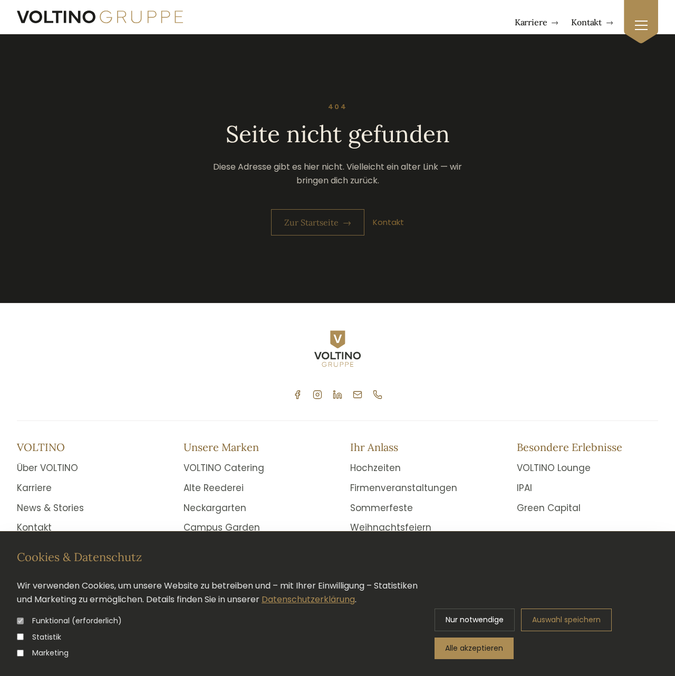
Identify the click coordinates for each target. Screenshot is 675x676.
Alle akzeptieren (474, 648)
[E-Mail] (357, 394)
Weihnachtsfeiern (390, 527)
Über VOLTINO (47, 468)
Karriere (537, 22)
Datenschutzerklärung (308, 599)
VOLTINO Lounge (554, 468)
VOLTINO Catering (224, 468)
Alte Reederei (214, 488)
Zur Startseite (317, 222)
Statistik (46, 637)
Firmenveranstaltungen (403, 488)
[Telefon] (377, 394)
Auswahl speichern (566, 619)
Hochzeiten (375, 468)
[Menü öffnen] (641, 22)
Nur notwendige (475, 619)
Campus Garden (222, 527)
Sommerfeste (381, 508)
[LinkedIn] (337, 394)
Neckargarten (215, 508)
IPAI (524, 488)
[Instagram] (317, 394)
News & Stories (50, 508)
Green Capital (549, 508)
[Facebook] (297, 394)
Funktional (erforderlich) (77, 620)
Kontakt (592, 22)
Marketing (50, 653)
